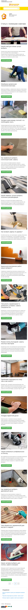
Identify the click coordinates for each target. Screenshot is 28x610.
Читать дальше (6, 60)
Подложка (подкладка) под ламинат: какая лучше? (12, 595)
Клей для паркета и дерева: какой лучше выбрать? (13, 597)
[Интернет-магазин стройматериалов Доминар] (14, 4)
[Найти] (18, 8)
